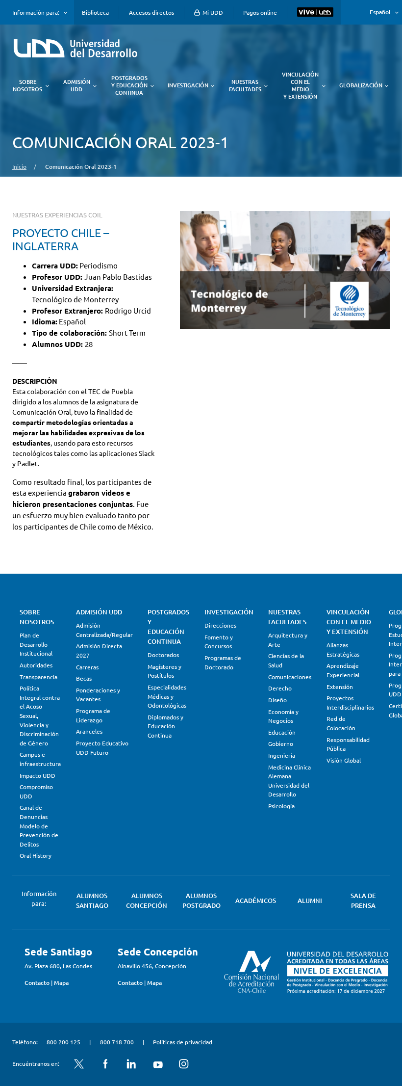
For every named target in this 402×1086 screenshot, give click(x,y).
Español (380, 12)
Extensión (340, 686)
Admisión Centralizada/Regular (104, 629)
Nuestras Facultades (287, 617)
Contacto (37, 983)
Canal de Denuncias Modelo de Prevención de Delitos (39, 825)
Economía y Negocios (283, 716)
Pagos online (260, 12)
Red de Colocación (341, 723)
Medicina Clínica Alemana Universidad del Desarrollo (289, 780)
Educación (282, 732)
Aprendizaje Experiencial (343, 670)
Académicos (255, 900)
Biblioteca (95, 12)
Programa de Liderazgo (93, 715)
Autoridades (36, 665)
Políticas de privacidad (182, 1042)
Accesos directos (151, 12)
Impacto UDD (37, 775)
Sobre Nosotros (37, 617)
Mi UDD (212, 12)
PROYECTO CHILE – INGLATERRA (60, 239)
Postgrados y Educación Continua (168, 627)
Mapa (61, 983)
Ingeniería (281, 755)
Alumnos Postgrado (201, 900)
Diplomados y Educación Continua (165, 726)
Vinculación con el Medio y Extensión (349, 622)
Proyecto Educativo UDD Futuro (102, 747)
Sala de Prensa (363, 900)
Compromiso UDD (36, 791)
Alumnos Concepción (146, 900)
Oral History (35, 855)
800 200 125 (63, 1042)
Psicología (281, 806)
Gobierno (280, 743)
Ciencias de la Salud (286, 660)
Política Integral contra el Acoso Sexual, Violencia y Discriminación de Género (40, 715)
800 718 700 (117, 1042)
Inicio (19, 166)
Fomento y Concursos (218, 641)
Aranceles (89, 731)
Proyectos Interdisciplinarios (350, 702)
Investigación (228, 612)
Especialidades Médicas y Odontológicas (167, 696)
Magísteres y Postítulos (164, 671)
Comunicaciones (289, 677)
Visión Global (344, 760)
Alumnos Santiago (92, 900)
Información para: (35, 12)
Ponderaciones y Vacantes (98, 694)
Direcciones (220, 625)
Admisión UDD (99, 612)
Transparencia (38, 677)
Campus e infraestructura (40, 759)
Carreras (87, 667)
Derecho (280, 688)
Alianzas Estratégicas (343, 649)
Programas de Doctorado (222, 662)
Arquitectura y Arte (287, 639)
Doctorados (163, 655)
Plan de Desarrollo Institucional (36, 644)
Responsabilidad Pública (348, 744)
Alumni (310, 900)
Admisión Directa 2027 (99, 650)
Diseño (277, 700)
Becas (84, 678)
